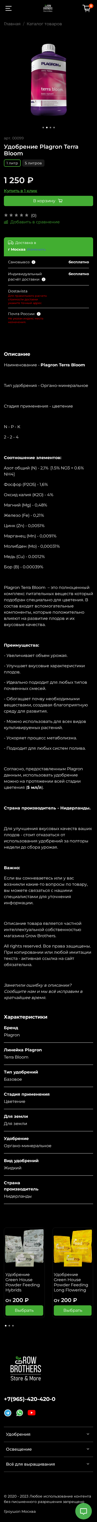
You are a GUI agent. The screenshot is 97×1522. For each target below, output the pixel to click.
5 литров (33, 163)
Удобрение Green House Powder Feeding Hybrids (22, 1282)
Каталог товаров (44, 23)
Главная (12, 23)
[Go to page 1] (5, 1325)
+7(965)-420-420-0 (29, 1399)
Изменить (36, 249)
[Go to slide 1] (43, 127)
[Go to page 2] (9, 1325)
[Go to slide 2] (47, 127)
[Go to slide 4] (54, 127)
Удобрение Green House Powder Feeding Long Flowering (71, 1282)
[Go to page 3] (13, 1325)
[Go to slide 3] (50, 127)
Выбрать (24, 1310)
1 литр (12, 163)
